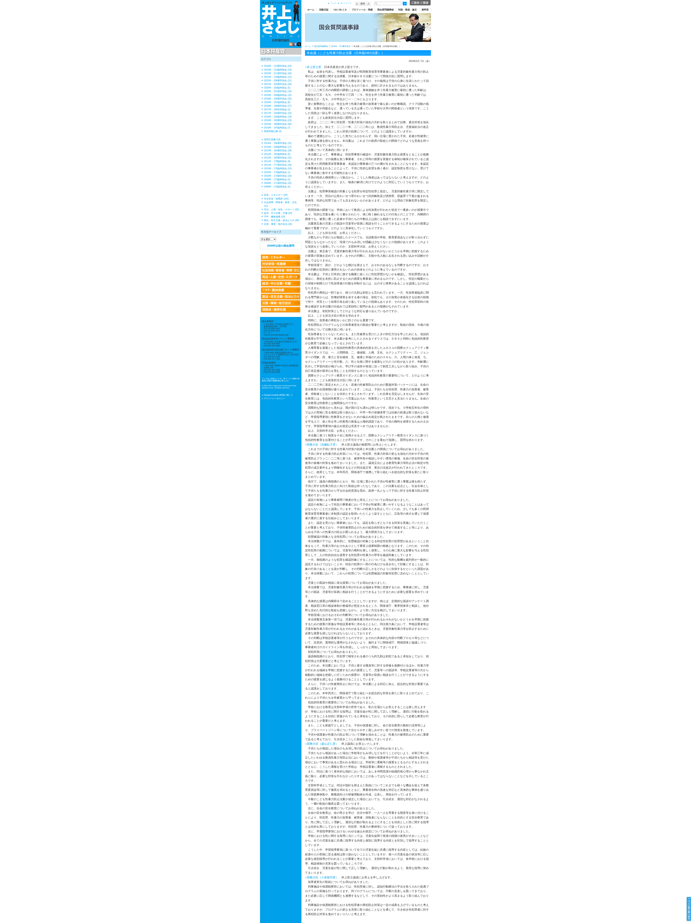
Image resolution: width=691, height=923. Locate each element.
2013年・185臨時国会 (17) (278, 147)
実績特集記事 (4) (272, 131)
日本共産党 (272, 51)
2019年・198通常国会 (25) (278, 98)
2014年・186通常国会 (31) (278, 143)
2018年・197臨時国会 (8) (277, 102)
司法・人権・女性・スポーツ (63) (281, 209)
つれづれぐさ (340, 9)
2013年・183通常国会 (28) (278, 150)
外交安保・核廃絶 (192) (276, 199)
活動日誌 (323, 9)
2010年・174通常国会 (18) (278, 176)
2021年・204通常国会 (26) (278, 84)
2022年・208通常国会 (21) (278, 80)
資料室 (425, 9)
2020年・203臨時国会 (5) (277, 88)
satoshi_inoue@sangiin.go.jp (276, 335)
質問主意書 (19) (272, 139)
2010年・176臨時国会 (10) (278, 168)
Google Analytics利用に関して (278, 395)
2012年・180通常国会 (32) (278, 158)
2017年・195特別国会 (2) (277, 109)
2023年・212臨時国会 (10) (278, 70)
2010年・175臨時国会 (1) (277, 172)
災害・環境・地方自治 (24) (278, 224)
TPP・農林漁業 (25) (274, 217)
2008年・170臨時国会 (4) (277, 186)
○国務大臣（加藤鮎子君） (321, 444)
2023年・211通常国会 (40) (278, 73)
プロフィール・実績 (362, 9)
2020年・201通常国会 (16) (278, 91)
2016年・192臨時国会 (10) (278, 116)
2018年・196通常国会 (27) (278, 106)
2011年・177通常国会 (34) (278, 165)
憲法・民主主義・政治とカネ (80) (281, 220)
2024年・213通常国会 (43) (278, 66)
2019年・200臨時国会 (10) (278, 95)
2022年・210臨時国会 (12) (278, 77)
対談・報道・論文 (407, 9)
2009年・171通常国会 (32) (278, 183)
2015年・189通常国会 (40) (278, 124)
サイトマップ (345, 3)
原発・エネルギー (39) (275, 195)
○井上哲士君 (313, 67)
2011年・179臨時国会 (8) (277, 161)
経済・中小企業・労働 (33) (278, 213)
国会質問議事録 (385, 9)
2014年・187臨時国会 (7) (277, 127)
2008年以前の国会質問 (280, 245)
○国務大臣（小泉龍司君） (321, 877)
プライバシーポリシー (274, 398)
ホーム (310, 9)
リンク (333, 3)
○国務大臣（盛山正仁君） (321, 743)
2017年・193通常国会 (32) (278, 113)
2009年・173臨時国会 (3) (277, 179)
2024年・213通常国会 (340, 46)
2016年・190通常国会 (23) (278, 120)
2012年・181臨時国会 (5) (277, 154)
